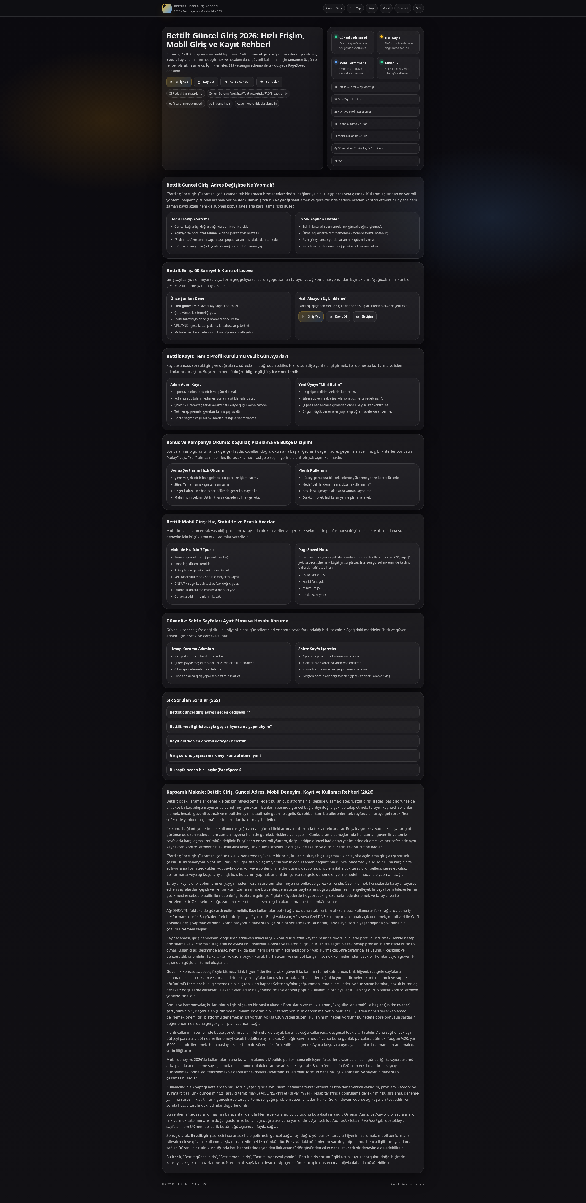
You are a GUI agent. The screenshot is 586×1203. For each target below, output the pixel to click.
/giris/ (364, 1114)
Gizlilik (395, 1184)
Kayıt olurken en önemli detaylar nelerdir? (208, 740)
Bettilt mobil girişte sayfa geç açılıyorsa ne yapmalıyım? (221, 726)
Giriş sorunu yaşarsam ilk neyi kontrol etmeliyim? (215, 755)
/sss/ (373, 1120)
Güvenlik (402, 8)
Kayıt (372, 8)
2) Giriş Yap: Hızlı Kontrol (350, 99)
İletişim (419, 1184)
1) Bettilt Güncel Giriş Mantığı (354, 87)
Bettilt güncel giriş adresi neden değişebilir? (210, 712)
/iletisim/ (355, 1120)
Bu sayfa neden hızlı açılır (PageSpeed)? (205, 769)
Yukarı (196, 1184)
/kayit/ (380, 1114)
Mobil (386, 8)
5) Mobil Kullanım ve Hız (350, 136)
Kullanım (407, 1184)
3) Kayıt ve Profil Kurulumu (352, 111)
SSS (418, 8)
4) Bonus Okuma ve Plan (351, 124)
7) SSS (338, 161)
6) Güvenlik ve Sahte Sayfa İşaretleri (358, 148)
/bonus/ (339, 1120)
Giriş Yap (355, 8)
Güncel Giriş (334, 8)
